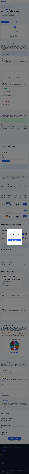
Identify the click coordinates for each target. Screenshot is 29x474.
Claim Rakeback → (14, 240)
